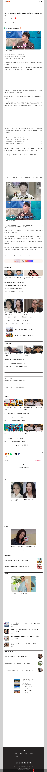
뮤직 (21, 753)
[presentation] (21, 503)
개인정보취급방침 (23, 766)
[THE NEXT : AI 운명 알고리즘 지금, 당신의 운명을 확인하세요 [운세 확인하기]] (23, 261)
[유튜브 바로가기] (22, 763)
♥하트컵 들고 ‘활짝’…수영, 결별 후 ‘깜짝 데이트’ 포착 (16, 137)
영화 (26, 753)
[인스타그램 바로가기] (25, 763)
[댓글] (14, 18)
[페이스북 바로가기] (17, 763)
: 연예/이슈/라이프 (9, 651)
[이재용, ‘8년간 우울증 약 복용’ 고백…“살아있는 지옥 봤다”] (40, 656)
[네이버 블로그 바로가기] (30, 763)
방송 (7, 11)
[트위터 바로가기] (19, 763)
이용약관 (18, 766)
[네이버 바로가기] (28, 763)
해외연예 (6, 574)
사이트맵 (28, 766)
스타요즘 (6, 526)
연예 (5, 11)
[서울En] (7, 1)
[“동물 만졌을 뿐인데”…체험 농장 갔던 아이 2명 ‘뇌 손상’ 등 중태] (40, 663)
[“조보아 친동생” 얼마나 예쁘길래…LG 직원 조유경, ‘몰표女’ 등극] (40, 670)
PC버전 (31, 766)
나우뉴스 (6, 620)
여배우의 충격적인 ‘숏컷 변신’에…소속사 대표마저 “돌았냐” (17, 139)
